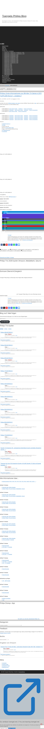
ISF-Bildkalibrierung (6, 130)
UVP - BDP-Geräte (6, 580)
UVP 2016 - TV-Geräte (7, 561)
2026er (1, 328)
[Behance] (16, 245)
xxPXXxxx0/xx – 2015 (8, 66)
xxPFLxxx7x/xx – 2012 (8, 70)
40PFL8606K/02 (21, 249)
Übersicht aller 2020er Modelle (9, 531)
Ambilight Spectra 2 (6, 123)
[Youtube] (7, 245)
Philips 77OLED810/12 (7, 435)
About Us (7, 669)
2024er (9, 328)
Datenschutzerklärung (6, 80)
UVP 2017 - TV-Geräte (7, 554)
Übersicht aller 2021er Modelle (8, 523)
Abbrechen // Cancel (3, 728)
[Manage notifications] (41, 724)
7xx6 (3, 599)
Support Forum (5, 46)
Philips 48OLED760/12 (7, 332)
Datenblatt (11, 110)
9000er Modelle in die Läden (14, 103)
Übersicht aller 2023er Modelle (9, 509)
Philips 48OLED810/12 (7, 396)
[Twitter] (4, 245)
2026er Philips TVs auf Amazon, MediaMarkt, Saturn (13, 488)
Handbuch (20, 108)
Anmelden (4, 663)
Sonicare (4, 47)
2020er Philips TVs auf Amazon (9, 532)
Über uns (2, 669)
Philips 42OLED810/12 (7, 383)
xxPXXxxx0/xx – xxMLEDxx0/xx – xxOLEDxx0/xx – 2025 (14, 53)
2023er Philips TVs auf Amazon (9, 510)
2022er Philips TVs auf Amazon (9, 517)
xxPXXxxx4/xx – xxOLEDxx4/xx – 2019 (11, 61)
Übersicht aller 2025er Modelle (8, 494)
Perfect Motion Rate (9, 127)
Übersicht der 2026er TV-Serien (7, 257)
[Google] (9, 245)
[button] (5, 211)
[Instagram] (12, 245)
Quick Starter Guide (13, 108)
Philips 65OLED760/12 (7, 358)
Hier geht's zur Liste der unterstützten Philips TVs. (29, 618)
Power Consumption (28, 108)
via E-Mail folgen (5, 321)
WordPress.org (5, 667)
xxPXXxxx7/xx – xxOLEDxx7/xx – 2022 (11, 57)
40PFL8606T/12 (28, 249)
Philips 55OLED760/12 (7, 345)
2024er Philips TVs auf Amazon (9, 503)
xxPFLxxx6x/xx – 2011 (8, 71)
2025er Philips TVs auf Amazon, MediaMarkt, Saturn (13, 496)
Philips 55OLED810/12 (7, 409)
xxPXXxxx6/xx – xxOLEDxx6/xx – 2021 (11, 58)
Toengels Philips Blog (14, 16)
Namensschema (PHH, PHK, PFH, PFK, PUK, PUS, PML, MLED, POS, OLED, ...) (19, 481)
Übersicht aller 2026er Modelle (9, 487)
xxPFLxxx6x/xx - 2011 (5, 249)
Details (16, 335)
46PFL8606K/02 (3, 250)
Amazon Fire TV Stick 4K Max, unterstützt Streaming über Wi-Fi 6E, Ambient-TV (22, 646)
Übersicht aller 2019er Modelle (8, 538)
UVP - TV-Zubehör (6, 563)
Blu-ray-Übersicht (5, 75)
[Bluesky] (19, 245)
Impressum (4, 82)
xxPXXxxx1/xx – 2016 (8, 65)
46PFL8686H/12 (10, 250)
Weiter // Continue (12, 728)
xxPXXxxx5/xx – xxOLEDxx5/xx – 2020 (11, 60)
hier (35, 103)
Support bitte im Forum (5, 633)
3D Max (3, 125)
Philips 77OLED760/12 (7, 371)
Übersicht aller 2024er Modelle (9, 502)
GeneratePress (22, 671)
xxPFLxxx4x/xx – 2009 (8, 74)
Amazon (17, 303)
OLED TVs (4, 48)
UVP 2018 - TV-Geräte (7, 547)
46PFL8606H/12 (35, 249)
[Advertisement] (22, 33)
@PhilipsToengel (12, 196)
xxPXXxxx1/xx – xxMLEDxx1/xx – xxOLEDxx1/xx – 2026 (14, 52)
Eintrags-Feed (5, 664)
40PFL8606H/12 (14, 249)
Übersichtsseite (5, 545)
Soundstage (4, 131)
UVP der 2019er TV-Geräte (8, 539)
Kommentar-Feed (6, 665)
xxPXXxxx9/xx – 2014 (8, 67)
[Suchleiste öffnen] (1, 42)
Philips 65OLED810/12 (7, 422)
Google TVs (4, 49)
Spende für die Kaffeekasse (27, 303)
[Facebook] (2, 245)
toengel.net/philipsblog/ (5, 241)
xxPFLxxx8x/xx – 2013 (8, 69)
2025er (5, 328)
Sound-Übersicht (5, 76)
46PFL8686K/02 (17, 250)
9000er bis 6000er (6, 598)
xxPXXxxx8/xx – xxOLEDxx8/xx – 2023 (11, 56)
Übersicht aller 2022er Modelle (8, 516)
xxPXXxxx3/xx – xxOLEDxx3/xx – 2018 (11, 62)
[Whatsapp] (14, 245)
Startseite (7, 85)
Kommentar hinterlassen (27, 250)
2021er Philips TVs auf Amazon (9, 525)
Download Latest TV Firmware (8, 79)
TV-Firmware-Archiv (6, 78)
